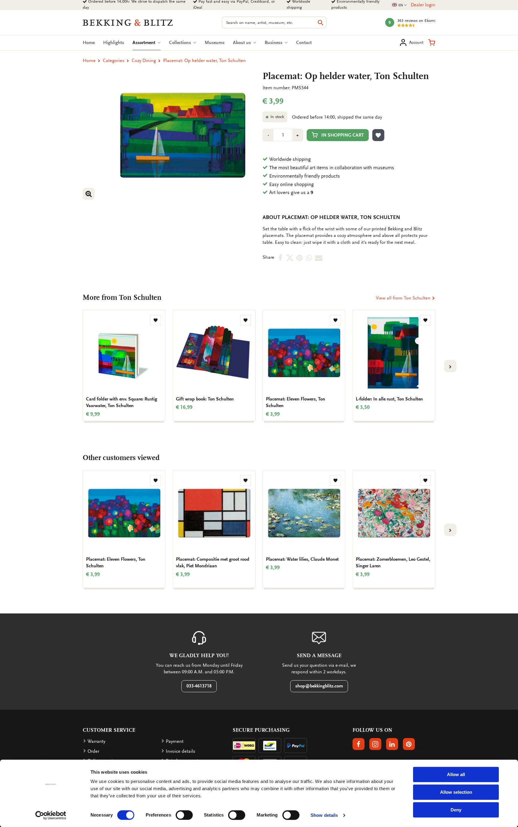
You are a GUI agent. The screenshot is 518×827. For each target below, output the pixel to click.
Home (89, 42)
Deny (456, 809)
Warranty (96, 741)
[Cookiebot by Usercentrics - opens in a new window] (51, 815)
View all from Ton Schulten (404, 298)
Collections (180, 42)
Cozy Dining (144, 60)
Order (93, 751)
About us (242, 42)
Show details (324, 815)
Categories (113, 60)
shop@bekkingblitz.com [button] (319, 686)
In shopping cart (342, 135)
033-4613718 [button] (199, 686)
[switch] (184, 815)
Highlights (113, 42)
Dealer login (423, 4)
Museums (215, 42)
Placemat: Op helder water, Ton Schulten (204, 60)
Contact (304, 42)
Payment (174, 741)
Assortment (146, 42)
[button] (431, 42)
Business (274, 42)
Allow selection (456, 792)
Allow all (456, 774)
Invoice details (180, 751)
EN (399, 5)
